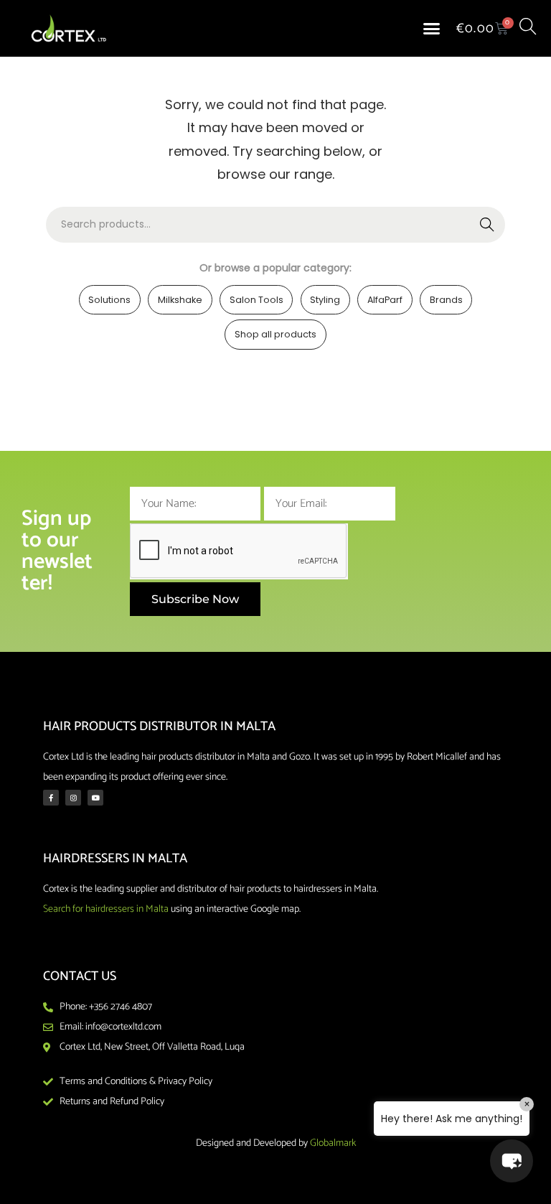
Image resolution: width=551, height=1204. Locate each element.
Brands (446, 300)
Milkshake (180, 300)
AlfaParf (384, 300)
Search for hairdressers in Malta (106, 909)
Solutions (109, 300)
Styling (325, 300)
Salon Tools (256, 300)
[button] (432, 28)
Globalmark (333, 1143)
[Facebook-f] (51, 798)
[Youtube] (95, 798)
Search (487, 225)
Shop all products (275, 334)
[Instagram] (73, 798)
